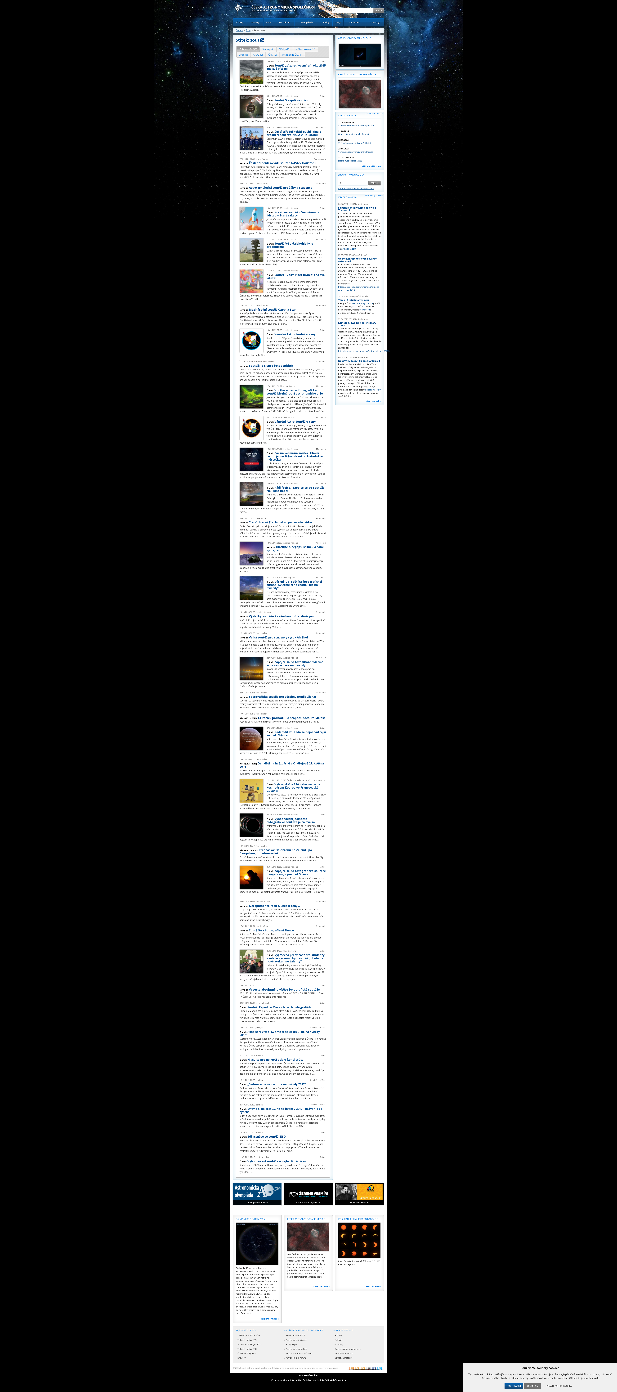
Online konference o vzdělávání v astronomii (357, 260)
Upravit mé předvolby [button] (558, 1386)
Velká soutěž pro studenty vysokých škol (278, 637)
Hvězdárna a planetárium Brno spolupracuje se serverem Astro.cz (305, 1367)
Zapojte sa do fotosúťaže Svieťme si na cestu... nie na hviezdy (295, 663)
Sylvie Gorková (289, 951)
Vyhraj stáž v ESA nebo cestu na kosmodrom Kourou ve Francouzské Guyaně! (293, 787)
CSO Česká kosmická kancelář (295, 780)
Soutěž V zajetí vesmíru (291, 100)
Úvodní (239, 30)
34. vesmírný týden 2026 (250, 1219)
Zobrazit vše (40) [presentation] (248, 49)
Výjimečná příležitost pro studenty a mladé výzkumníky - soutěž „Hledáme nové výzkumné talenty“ (295, 958)
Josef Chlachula (361, 296)
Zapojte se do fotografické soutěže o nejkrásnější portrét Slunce (296, 872)
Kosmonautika (320, 159)
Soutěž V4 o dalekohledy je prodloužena (290, 245)
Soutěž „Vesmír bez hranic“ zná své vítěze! (296, 276)
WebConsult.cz (338, 1380)
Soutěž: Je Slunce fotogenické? (271, 366)
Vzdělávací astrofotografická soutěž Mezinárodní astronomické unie (295, 391)
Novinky (255, 22)
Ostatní (323, 61)
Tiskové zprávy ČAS (247, 1339)
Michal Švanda (288, 386)
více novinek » (373, 401)
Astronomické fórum (296, 1357)
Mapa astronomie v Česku (299, 1353)
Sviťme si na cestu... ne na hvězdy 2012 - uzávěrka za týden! (281, 1110)
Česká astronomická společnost (255, 1367)
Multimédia (321, 127)
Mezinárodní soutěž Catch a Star (272, 309)
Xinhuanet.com (348, 248)
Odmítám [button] (532, 1386)
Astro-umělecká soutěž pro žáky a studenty (280, 187)
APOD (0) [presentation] (258, 54)
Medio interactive (292, 1380)
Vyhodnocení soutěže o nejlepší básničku (276, 1161)
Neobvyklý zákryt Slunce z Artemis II (359, 360)
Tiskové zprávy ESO (247, 1348)
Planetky (339, 1344)
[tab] (248, 49)
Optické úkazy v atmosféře (348, 1348)
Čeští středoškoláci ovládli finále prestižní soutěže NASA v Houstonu (294, 133)
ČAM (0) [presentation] (272, 54)
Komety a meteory (343, 1357)
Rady (338, 22)
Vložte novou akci (375, 113)
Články (239, 22)
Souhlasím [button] (514, 1386)
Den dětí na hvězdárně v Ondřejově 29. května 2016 (282, 764)
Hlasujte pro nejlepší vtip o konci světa (275, 1059)
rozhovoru (364, 309)
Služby (326, 22)
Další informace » (269, 1318)
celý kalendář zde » (371, 166)
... (259, 89)
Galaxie (338, 1339)
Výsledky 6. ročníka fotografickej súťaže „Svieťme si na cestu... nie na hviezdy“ (294, 585)
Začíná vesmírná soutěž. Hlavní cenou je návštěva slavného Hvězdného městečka (295, 456)
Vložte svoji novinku (374, 195)
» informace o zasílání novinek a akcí (356, 188)
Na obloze (284, 22)
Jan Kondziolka (262, 1157)
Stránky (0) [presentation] (267, 49)
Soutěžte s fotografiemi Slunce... (272, 930)
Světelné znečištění (318, 1027)
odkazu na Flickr (373, 389)
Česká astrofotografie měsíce (357, 74)
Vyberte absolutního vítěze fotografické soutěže (284, 989)
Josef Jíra (259, 1027)
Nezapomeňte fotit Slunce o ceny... (274, 906)
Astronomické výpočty (296, 1339)
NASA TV (241, 1357)
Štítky (248, 30)
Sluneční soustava (344, 1353)
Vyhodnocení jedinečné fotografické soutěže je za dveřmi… (292, 820)
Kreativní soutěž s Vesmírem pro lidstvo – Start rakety (294, 213)
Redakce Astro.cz (290, 61)
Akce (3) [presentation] (243, 54)
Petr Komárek (261, 926)
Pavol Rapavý (288, 577)
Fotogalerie (307, 22)
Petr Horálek (261, 633)
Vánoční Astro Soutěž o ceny (295, 334)
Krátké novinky (347, 197)
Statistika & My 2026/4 (362, 303)
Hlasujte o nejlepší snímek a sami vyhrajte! (295, 548)
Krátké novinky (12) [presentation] (306, 49)
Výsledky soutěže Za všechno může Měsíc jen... (282, 616)
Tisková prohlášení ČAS (248, 1335)
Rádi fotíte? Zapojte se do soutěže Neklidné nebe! (296, 489)
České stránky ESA (246, 1353)
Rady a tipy (291, 1344)
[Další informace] (257, 1244)
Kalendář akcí (347, 115)
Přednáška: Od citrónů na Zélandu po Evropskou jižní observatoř (276, 851)
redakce (259, 1055)
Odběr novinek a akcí (351, 175)
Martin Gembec (262, 159)
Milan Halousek (262, 1003)
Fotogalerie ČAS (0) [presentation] (292, 54)
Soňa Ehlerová (261, 183)
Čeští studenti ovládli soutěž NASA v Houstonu (282, 163)
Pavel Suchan (288, 417)
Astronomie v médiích (296, 1348)
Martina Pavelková (267, 361)
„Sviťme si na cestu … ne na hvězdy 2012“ (276, 1084)
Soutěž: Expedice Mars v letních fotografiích (279, 1007)
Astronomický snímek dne (354, 38)
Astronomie (321, 183)
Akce (268, 22)
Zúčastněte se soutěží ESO (266, 1136)
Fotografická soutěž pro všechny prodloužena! (282, 697)
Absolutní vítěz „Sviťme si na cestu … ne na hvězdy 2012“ (280, 1033)
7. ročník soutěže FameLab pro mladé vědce (280, 522)
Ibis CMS (324, 1380)
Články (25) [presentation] (284, 49)
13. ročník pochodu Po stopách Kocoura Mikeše (292, 718)
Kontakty (375, 22)
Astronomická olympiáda (249, 1344)
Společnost (354, 22)
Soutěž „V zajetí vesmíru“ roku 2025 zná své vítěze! (296, 67)
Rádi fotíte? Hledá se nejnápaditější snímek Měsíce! (296, 733)
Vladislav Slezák (289, 239)
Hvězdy (338, 1335)
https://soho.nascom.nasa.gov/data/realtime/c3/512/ (364, 351)
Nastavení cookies (308, 1375)
